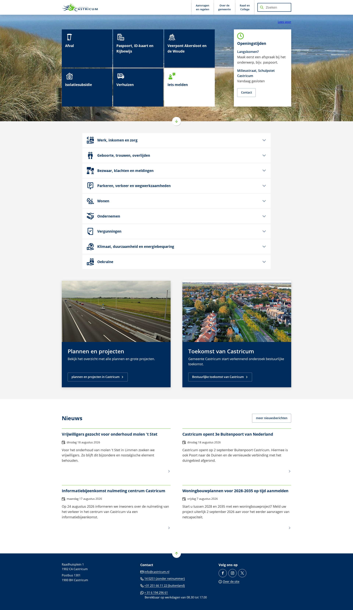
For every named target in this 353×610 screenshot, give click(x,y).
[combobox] (274, 7)
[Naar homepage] (80, 7)
